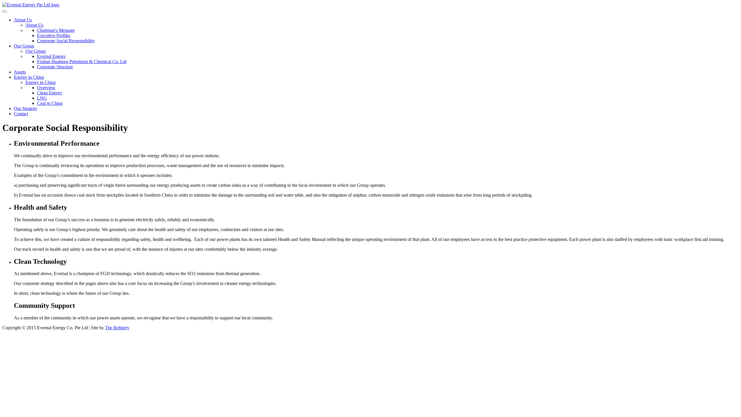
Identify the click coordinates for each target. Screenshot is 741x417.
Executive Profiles (53, 35)
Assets (20, 72)
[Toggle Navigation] (4, 11)
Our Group (24, 45)
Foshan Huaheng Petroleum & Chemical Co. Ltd (81, 61)
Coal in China (50, 103)
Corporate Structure (55, 66)
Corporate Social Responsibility (66, 40)
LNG (42, 98)
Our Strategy (25, 108)
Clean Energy (49, 92)
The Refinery (117, 327)
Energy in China (29, 77)
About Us (23, 19)
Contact (21, 113)
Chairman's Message (56, 30)
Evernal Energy (51, 56)
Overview (46, 87)
